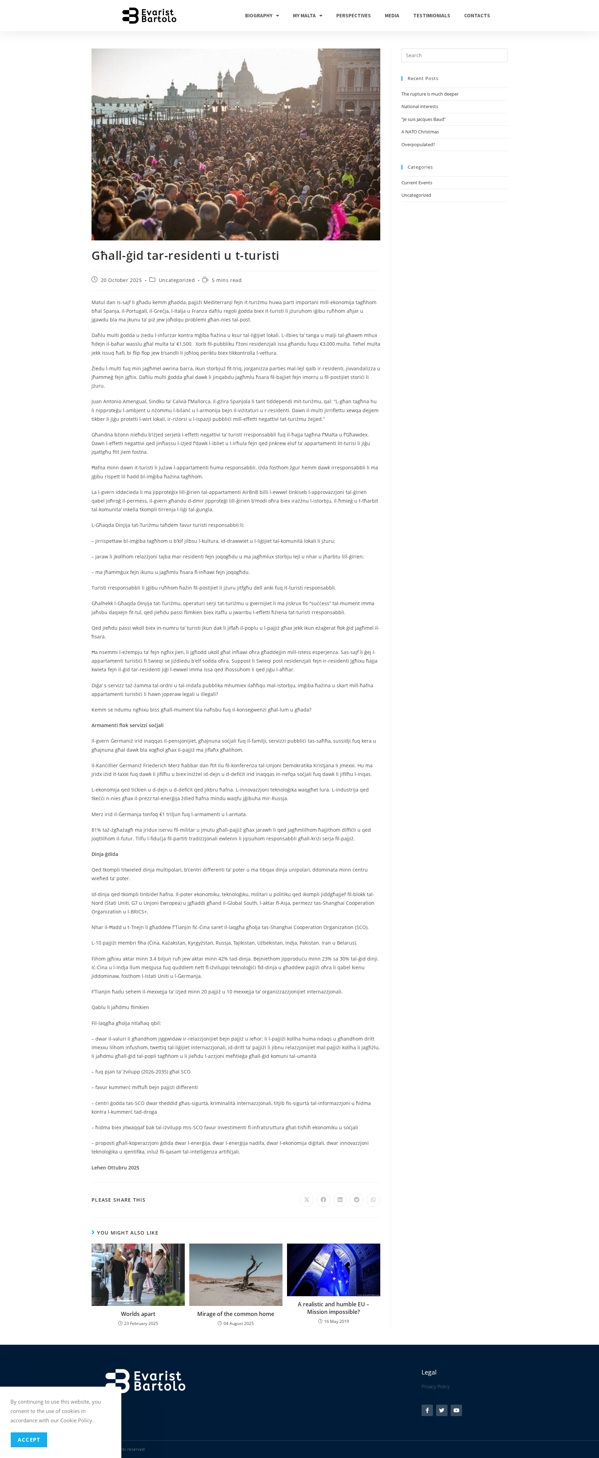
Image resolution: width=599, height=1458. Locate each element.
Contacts (477, 15)
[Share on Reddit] (357, 1200)
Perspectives (353, 15)
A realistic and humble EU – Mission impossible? (333, 1308)
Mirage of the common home (235, 1314)
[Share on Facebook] (323, 1200)
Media (392, 15)
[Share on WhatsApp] (373, 1200)
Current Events (416, 182)
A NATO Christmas (420, 132)
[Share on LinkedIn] (340, 1200)
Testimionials (431, 15)
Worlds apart (138, 1314)
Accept (29, 1439)
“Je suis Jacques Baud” (423, 119)
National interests (419, 106)
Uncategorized (177, 280)
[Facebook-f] (427, 1410)
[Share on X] (307, 1200)
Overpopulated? (418, 144)
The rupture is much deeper (430, 94)
